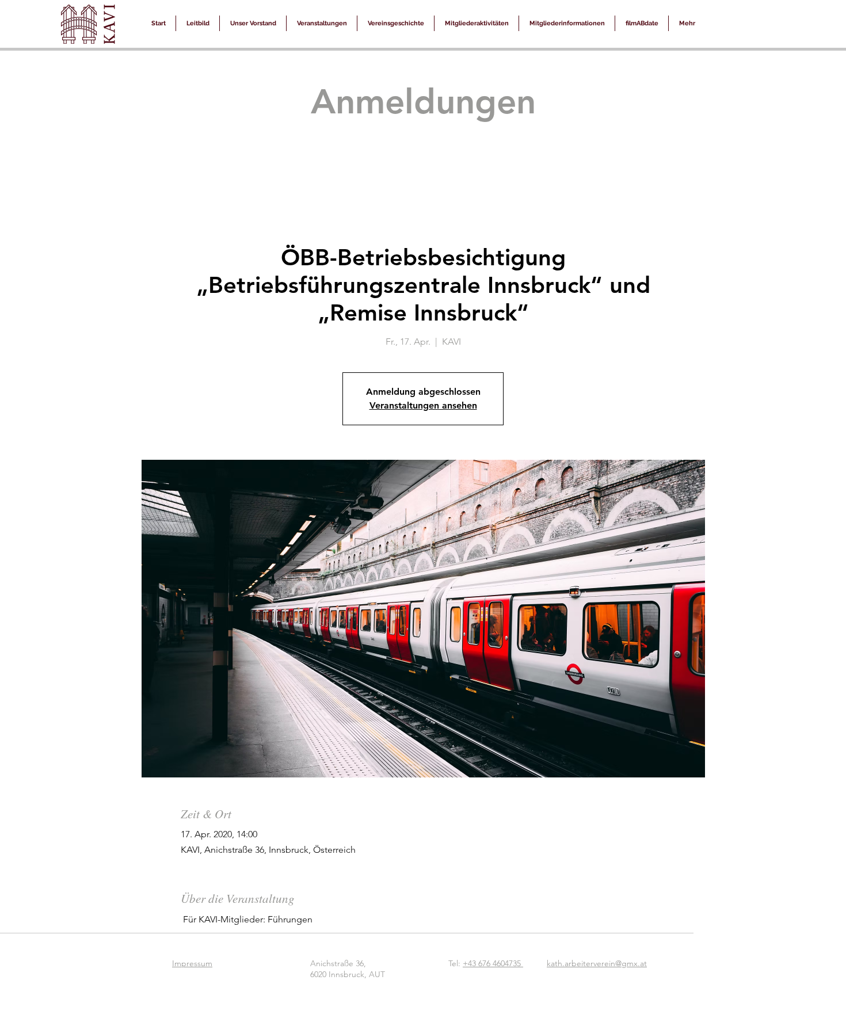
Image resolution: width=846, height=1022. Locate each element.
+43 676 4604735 (493, 963)
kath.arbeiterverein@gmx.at (597, 963)
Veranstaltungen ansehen (423, 405)
